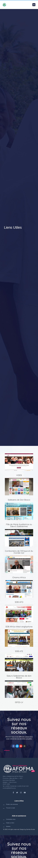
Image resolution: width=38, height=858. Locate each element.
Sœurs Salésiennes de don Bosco (19, 676)
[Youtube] (20, 746)
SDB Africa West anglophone (19, 626)
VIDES (19, 475)
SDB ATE (19, 651)
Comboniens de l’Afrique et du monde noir (19, 552)
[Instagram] (24, 746)
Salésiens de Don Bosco (19, 499)
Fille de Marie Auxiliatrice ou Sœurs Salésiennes (19, 525)
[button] (33, 4)
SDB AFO (19, 602)
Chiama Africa (19, 577)
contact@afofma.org (9, 788)
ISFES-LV (19, 702)
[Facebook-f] (13, 746)
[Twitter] (17, 746)
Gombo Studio (30, 829)
